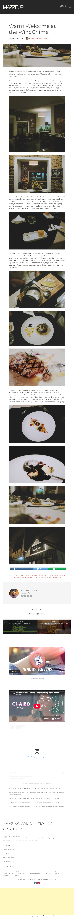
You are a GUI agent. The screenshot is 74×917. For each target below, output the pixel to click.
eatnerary (33, 575)
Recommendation (21, 873)
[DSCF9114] (37, 564)
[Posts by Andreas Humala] (27, 38)
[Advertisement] (37, 901)
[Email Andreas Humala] (22, 596)
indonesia (57, 575)
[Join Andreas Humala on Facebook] (31, 596)
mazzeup (24, 577)
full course (49, 575)
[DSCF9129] (37, 345)
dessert (24, 575)
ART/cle (6, 871)
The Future (7, 875)
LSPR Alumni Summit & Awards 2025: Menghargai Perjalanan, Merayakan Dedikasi (34, 788)
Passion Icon (52, 871)
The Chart (56, 873)
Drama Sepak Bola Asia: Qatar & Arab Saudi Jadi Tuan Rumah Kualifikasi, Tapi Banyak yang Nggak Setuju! (36, 793)
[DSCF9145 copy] (37, 442)
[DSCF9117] (37, 152)
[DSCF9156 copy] (37, 483)
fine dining (41, 575)
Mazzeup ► (6, 845)
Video (16, 875)
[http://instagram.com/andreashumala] (25, 596)
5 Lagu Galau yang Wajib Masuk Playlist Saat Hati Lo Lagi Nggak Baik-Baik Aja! (34, 798)
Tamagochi (40, 678)
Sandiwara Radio (8, 857)
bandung (18, 575)
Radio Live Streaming (9, 849)
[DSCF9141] (37, 523)
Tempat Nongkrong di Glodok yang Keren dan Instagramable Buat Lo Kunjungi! (34, 802)
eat (28, 575)
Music (42, 871)
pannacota (31, 577)
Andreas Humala (36, 38)
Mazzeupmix (33, 871)
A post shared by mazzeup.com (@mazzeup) (37, 783)
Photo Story (7, 853)
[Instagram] (61, 6)
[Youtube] (65, 6)
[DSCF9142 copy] (37, 386)
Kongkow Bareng (8, 861)
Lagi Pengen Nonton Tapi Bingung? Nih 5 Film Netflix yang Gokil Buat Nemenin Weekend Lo (36, 807)
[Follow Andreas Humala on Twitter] (28, 596)
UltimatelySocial (52, 916)
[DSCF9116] (37, 192)
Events (48, 38)
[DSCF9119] (37, 249)
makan (19, 577)
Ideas (23, 871)
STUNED (47, 873)
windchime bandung (55, 577)
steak (46, 577)
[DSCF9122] (37, 308)
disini (49, 81)
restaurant (40, 577)
